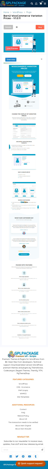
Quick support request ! (32, 463)
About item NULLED (23, 429)
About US (23, 419)
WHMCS (23, 393)
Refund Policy (23, 416)
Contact (23, 409)
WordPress (18, 12)
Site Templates (23, 397)
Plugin (29, 12)
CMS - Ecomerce (23, 387)
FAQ (23, 412)
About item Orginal (23, 425)
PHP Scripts (23, 390)
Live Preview (12, 48)
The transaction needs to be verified (23, 422)
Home (6, 12)
